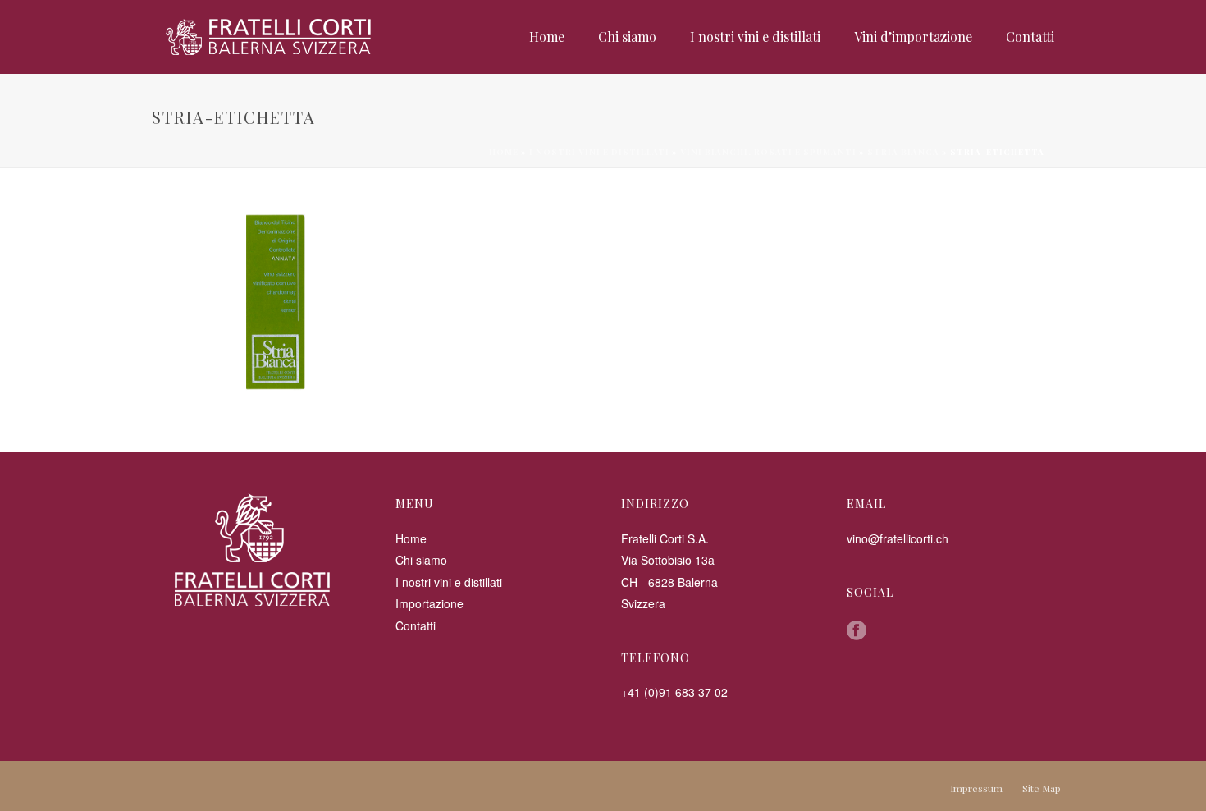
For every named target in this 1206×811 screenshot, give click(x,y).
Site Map (1041, 788)
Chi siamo (627, 36)
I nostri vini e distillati (755, 36)
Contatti (1030, 36)
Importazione (429, 603)
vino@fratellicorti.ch (897, 538)
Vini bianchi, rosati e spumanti (768, 152)
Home (546, 36)
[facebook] (856, 631)
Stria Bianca (903, 152)
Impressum (976, 788)
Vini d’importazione (913, 36)
